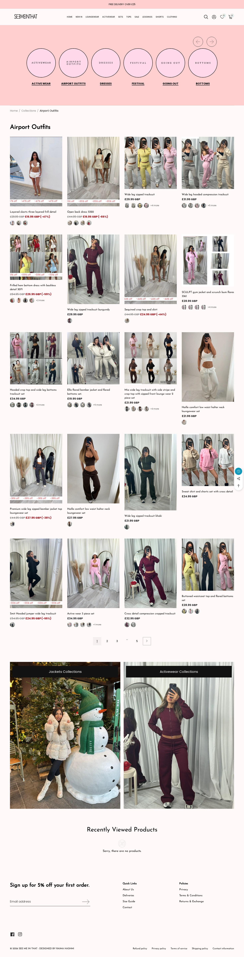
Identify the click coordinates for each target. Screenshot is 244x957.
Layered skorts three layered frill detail (33, 212)
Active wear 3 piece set (80, 613)
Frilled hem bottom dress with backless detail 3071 (33, 287)
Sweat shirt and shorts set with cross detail (207, 491)
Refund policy (140, 948)
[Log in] (214, 17)
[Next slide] (212, 42)
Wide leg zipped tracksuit (139, 194)
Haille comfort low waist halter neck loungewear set (203, 409)
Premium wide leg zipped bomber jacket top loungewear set (36, 511)
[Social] (238, 478)
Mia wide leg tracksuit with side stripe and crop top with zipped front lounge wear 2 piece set (149, 394)
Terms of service (179, 948)
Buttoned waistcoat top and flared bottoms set (207, 598)
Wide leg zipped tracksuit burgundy (88, 309)
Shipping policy (200, 948)
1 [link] (97, 641)
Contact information (223, 948)
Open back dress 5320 (80, 212)
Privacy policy (159, 948)
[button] (238, 486)
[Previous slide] (198, 42)
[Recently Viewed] (238, 471)
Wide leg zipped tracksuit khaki (143, 516)
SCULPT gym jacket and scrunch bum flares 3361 (208, 294)
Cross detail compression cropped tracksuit (149, 613)
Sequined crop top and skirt (140, 309)
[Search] (206, 17)
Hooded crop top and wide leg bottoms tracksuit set (33, 392)
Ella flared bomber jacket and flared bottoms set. (88, 392)
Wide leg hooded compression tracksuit (205, 194)
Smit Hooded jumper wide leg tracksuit (33, 613)
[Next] (147, 641)
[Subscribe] (84, 902)
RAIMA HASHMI (65, 948)
